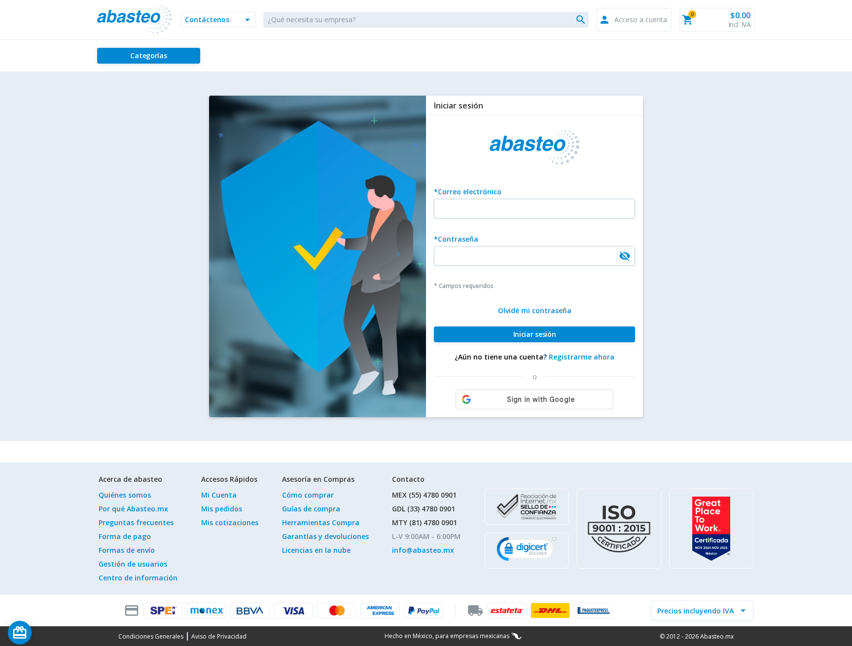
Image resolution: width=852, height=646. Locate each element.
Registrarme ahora (581, 356)
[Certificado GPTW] (711, 529)
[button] (218, 20)
